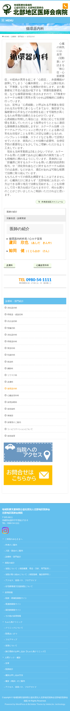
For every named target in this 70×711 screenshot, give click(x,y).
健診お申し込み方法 (14, 675)
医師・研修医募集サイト (16, 598)
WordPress (21, 704)
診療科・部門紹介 (14, 301)
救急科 (10, 362)
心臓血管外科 (13, 395)
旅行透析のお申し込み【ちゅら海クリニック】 (25, 651)
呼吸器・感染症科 (15, 314)
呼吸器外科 (12, 341)
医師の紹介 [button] (12, 212)
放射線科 (11, 409)
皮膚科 (10, 382)
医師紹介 (9, 669)
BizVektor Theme (35, 704)
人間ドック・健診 (13, 657)
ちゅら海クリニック (13, 622)
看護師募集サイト (13, 604)
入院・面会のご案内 (14, 551)
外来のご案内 (11, 545)
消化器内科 (12, 308)
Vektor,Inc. (50, 704)
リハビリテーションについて (20, 429)
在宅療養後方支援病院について (19, 586)
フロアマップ (11, 639)
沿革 (7, 663)
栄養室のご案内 (14, 422)
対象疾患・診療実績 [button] (16, 218)
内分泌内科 (12, 321)
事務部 (10, 415)
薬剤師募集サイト (13, 610)
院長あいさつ (11, 633)
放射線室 (11, 436)
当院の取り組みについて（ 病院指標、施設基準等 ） (28, 574)
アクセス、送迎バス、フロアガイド (21, 580)
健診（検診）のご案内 (15, 681)
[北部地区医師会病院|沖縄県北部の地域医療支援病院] (35, 11)
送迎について (11, 645)
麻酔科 (10, 368)
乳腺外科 (11, 355)
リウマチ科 (12, 375)
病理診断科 (12, 402)
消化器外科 (12, 335)
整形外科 (11, 348)
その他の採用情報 (13, 616)
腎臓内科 (11, 328)
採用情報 (9, 592)
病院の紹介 (10, 563)
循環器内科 (12, 388)
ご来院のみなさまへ (13, 539)
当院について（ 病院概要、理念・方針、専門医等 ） (28, 568)
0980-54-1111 (38, 279)
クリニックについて (14, 628)
